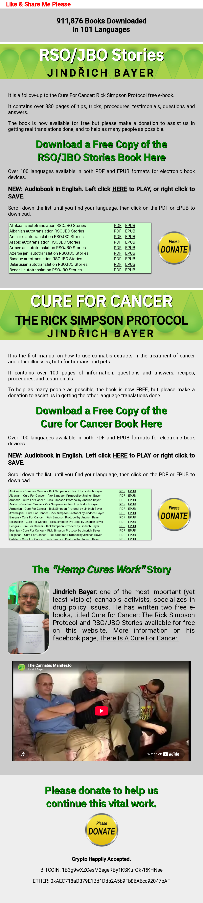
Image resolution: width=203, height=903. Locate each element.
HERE (119, 189)
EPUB (130, 225)
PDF (118, 225)
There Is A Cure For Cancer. (139, 638)
